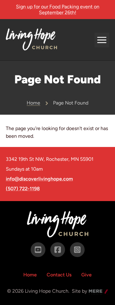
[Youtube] (38, 249)
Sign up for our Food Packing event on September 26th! (57, 9)
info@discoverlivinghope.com (39, 178)
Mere (94, 292)
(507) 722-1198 (23, 188)
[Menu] (101, 40)
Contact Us (59, 275)
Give (86, 275)
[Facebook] (57, 249)
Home (33, 103)
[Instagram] (77, 249)
